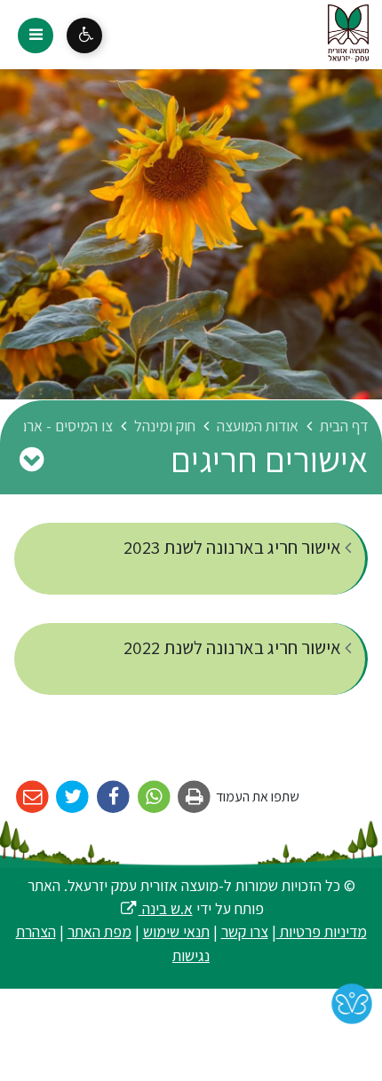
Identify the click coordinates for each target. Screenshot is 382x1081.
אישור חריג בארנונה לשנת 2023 (234, 547)
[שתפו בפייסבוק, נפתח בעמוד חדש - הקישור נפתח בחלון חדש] (113, 797)
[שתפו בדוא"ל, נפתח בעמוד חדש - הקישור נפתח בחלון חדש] (32, 797)
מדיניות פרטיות (321, 931)
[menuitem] (191, 559)
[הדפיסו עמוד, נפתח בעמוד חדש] (195, 797)
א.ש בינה (156, 908)
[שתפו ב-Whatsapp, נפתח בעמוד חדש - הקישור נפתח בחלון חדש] (154, 797)
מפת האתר (99, 931)
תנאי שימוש (176, 931)
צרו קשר (244, 931)
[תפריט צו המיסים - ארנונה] (31, 459)
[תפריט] (35, 35)
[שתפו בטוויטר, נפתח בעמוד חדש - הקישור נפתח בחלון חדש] (73, 797)
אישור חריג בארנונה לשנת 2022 (234, 647)
